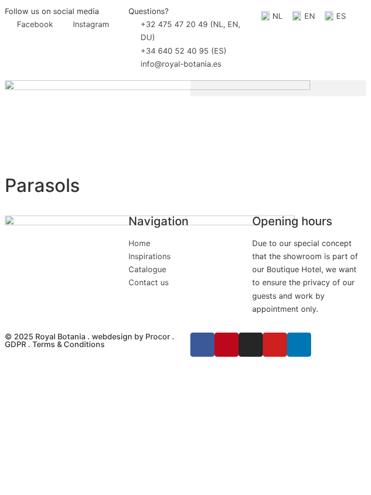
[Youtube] (275, 345)
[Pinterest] (226, 345)
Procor (157, 336)
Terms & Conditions (68, 344)
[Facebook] (202, 345)
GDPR (15, 344)
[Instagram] (251, 345)
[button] (278, 88)
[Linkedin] (299, 345)
